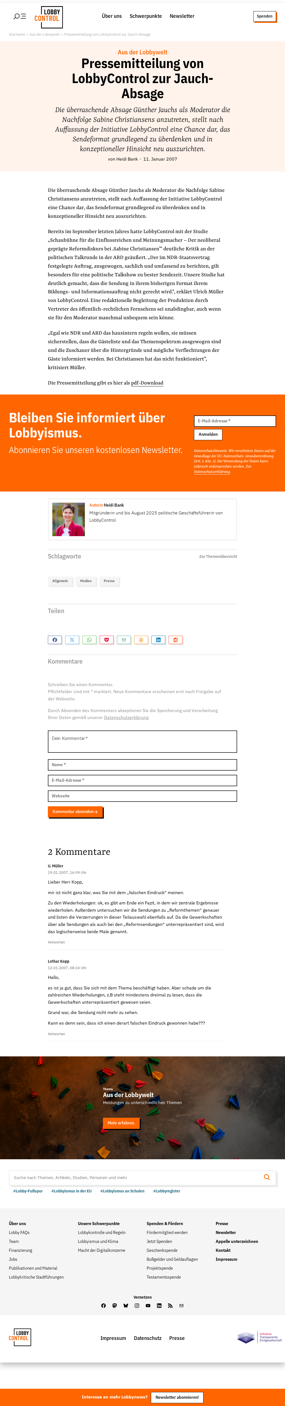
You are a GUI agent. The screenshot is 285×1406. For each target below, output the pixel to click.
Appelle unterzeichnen (237, 1242)
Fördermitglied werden (167, 1233)
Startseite (17, 35)
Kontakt (223, 1250)
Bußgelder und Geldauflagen (172, 1259)
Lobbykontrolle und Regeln (102, 1233)
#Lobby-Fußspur (28, 1191)
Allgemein (60, 581)
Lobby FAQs (19, 1233)
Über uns (112, 16)
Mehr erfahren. (121, 1123)
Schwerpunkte (146, 16)
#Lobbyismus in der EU (71, 1191)
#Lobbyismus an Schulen (122, 1191)
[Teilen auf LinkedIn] (158, 640)
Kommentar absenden (73, 811)
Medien (86, 581)
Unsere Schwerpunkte (99, 1224)
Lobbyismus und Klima (98, 1242)
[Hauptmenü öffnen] (20, 16)
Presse (109, 581)
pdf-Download (147, 383)
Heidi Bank (127, 159)
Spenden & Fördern (165, 1224)
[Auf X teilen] (72, 640)
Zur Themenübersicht (218, 557)
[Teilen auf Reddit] (176, 640)
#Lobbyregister (166, 1191)
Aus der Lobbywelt (45, 35)
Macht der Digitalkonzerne (101, 1250)
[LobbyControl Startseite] (47, 16)
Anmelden (208, 434)
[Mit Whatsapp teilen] (89, 640)
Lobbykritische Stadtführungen (36, 1277)
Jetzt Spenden (159, 1242)
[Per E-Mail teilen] (124, 640)
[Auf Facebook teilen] (55, 640)
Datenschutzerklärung (212, 472)
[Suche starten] (269, 1177)
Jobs (13, 1259)
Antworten (56, 942)
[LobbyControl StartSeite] (28, 1338)
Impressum (226, 1259)
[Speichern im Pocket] (107, 640)
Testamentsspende (164, 1277)
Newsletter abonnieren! (177, 1397)
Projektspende (160, 1268)
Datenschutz (147, 1338)
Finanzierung (20, 1250)
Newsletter (182, 16)
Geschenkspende (162, 1250)
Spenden (264, 16)
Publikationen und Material (33, 1268)
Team (14, 1242)
